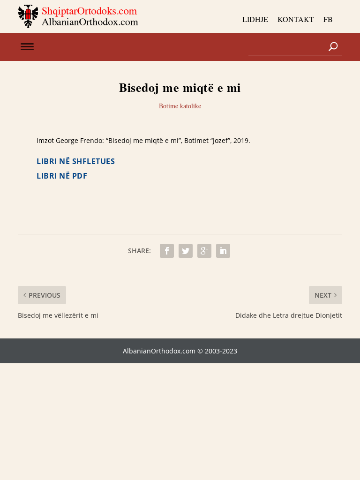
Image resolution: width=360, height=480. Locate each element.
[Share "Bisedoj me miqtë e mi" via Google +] (204, 250)
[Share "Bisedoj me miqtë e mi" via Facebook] (167, 250)
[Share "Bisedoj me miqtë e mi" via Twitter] (185, 250)
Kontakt (296, 19)
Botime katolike (180, 105)
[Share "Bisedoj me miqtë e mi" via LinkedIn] (223, 250)
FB (328, 19)
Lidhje (255, 19)
